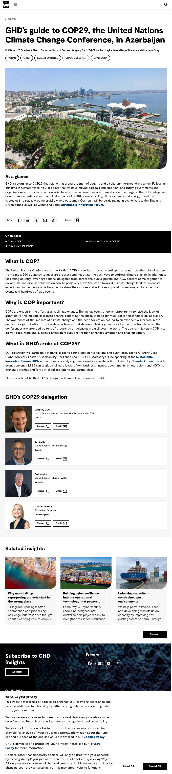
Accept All (155, 766)
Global (26, 58)
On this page (13, 235)
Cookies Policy (94, 737)
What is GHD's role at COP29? (104, 241)
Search (166, 4)
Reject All (128, 766)
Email (59, 426)
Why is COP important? (20, 246)
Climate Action (142, 361)
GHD (6, 4)
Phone (40, 426)
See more (155, 634)
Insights (12, 19)
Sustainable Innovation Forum (81, 204)
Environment (100, 58)
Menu (15, 4)
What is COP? (15, 241)
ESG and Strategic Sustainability (49, 58)
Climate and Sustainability (77, 58)
